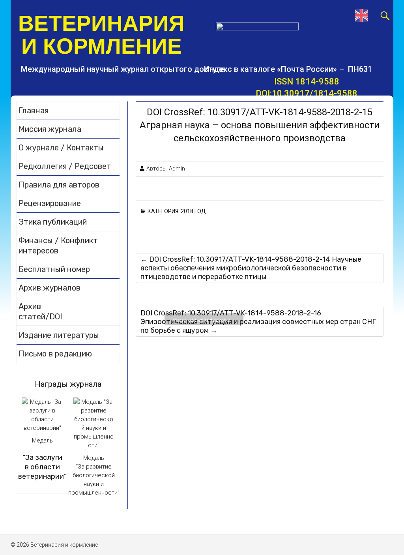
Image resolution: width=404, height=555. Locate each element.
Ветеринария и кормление (101, 35)
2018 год (195, 211)
